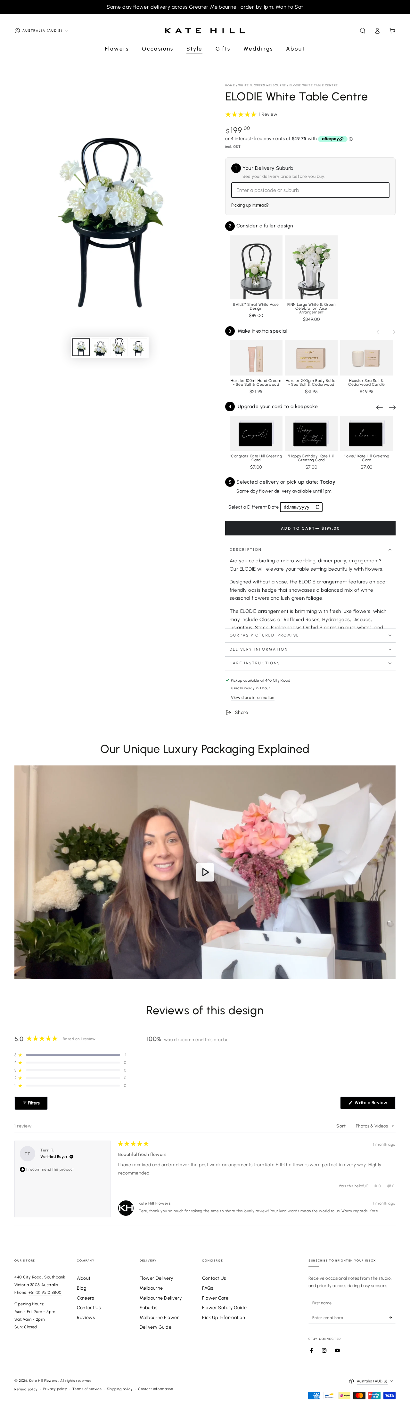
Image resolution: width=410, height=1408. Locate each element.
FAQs (207, 1288)
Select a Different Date (253, 507)
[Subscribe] (392, 1317)
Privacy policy (55, 1389)
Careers (85, 1298)
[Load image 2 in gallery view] (100, 347)
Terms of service (87, 1389)
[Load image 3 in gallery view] (119, 347)
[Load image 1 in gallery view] (81, 347)
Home (230, 85)
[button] (362, 30)
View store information (253, 697)
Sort (341, 1126)
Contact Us (89, 1307)
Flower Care (215, 1298)
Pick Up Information (223, 1317)
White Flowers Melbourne (262, 85)
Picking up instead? (250, 205)
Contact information (155, 1389)
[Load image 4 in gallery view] (138, 347)
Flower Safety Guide (224, 1307)
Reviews (86, 1317)
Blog (81, 1288)
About (83, 1278)
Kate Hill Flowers (43, 1381)
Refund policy (26, 1389)
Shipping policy (120, 1389)
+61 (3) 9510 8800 (45, 1292)
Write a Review (375, 1104)
